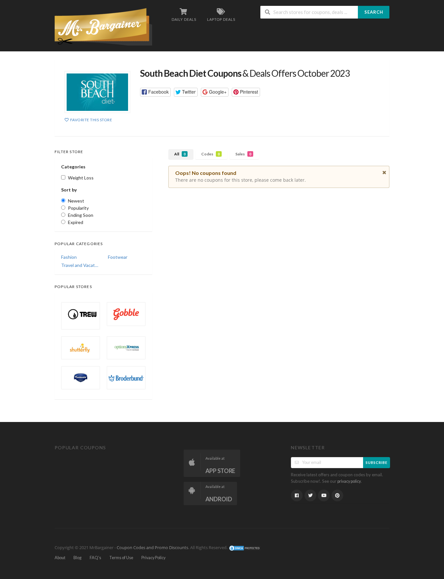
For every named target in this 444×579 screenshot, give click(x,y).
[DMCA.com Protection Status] (245, 548)
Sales (243, 153)
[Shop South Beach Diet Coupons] (97, 92)
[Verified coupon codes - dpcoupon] (103, 26)
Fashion (69, 257)
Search (373, 12)
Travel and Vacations (80, 265)
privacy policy (349, 481)
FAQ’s (95, 557)
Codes (210, 153)
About (60, 557)
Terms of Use (121, 557)
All (180, 153)
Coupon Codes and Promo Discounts (152, 548)
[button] (155, 92)
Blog (77, 557)
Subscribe (376, 462)
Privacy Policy (153, 557)
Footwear (117, 257)
